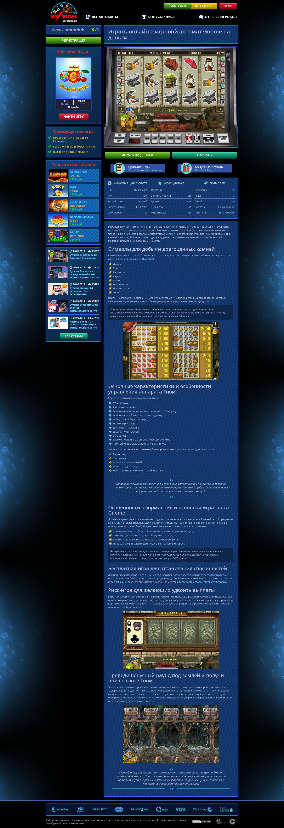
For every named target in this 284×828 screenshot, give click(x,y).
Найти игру (74, 116)
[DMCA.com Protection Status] (201, 821)
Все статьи (74, 336)
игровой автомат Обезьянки (210, 582)
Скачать (204, 155)
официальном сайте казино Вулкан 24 (131, 259)
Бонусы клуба (161, 17)
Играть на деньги (137, 155)
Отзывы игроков (221, 17)
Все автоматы (105, 17)
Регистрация (73, 40)
